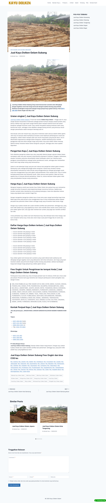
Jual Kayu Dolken (53, 378)
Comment (12, 457)
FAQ (87, 3)
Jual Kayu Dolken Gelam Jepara (23, 426)
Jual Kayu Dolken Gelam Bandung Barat (57, 390)
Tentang (82, 3)
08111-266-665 (17, 321)
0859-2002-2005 (18, 325)
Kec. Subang (14, 361)
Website (53, 477)
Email (32, 477)
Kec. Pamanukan (59, 363)
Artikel (71, 3)
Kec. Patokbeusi (38, 361)
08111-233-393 (17, 323)
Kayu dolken (28, 381)
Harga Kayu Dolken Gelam (40, 378)
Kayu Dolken (14, 49)
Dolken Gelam (14, 378)
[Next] (65, 421)
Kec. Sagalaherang (46, 367)
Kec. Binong (29, 369)
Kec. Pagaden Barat (55, 369)
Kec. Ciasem (22, 361)
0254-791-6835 (20, 327)
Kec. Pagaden (23, 365)
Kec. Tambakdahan (58, 367)
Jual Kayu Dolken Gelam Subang (20, 119)
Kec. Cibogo (14, 369)
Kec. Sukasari (38, 369)
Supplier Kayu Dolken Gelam (56, 381)
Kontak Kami (93, 3)
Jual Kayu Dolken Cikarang (81, 20)
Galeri (76, 3)
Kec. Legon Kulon (25, 371)
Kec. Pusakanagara (34, 367)
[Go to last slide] (12, 421)
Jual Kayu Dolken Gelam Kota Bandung (19, 390)
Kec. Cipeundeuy (52, 365)
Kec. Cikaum (41, 363)
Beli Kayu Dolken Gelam (42, 375)
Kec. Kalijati (29, 361)
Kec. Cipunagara (32, 365)
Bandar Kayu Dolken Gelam (18, 375)
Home (49, 3)
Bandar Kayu (15, 56)
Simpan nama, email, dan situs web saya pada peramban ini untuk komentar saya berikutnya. (34, 481)
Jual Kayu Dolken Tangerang (81, 22)
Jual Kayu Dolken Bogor (80, 28)
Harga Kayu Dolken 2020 (26, 378)
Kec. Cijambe (14, 365)
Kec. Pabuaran (22, 363)
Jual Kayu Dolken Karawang (81, 17)
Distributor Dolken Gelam (56, 375)
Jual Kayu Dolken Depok (80, 25)
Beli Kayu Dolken (30, 375)
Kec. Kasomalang (32, 363)
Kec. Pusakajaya (23, 367)
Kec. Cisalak (57, 361)
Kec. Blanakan (50, 363)
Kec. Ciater (45, 369)
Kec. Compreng (42, 365)
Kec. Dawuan (22, 369)
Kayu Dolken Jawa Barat (24, 49)
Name (11, 477)
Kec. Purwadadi (48, 361)
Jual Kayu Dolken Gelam (17, 381)
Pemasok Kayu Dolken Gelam (40, 381)
